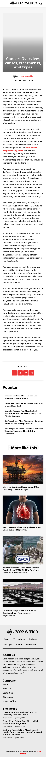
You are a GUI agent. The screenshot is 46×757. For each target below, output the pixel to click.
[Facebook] (14, 372)
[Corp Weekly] (15, 76)
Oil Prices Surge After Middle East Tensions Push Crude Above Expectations (24, 422)
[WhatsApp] (31, 372)
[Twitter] (20, 372)
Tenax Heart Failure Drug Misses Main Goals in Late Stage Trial (22, 528)
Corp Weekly (27, 76)
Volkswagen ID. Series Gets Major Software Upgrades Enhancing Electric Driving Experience (24, 431)
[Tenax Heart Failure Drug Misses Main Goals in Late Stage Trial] (23, 510)
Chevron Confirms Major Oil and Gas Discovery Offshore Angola (21, 397)
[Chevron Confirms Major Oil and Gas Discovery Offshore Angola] (23, 469)
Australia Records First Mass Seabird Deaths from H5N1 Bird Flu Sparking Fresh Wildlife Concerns (23, 413)
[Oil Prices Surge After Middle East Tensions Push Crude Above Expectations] (23, 593)
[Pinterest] (25, 372)
